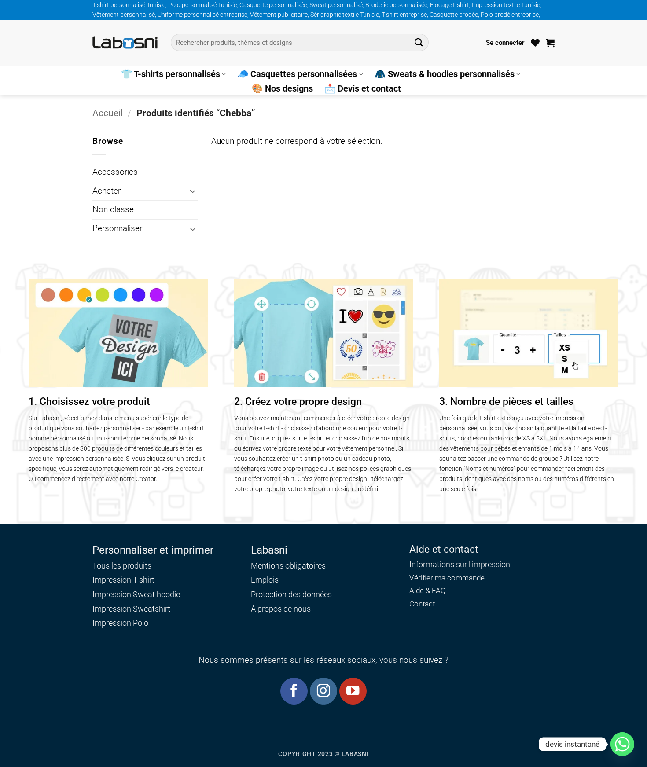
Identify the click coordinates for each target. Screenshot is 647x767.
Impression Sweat (123, 594)
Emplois (265, 579)
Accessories (115, 172)
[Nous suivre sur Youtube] (352, 691)
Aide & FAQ (427, 591)
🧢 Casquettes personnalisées (297, 74)
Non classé (113, 209)
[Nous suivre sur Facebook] (293, 691)
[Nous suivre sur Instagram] (323, 691)
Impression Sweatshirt (131, 608)
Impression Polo (120, 623)
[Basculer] (192, 191)
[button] (505, 43)
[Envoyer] (418, 42)
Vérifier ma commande (447, 578)
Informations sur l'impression (459, 564)
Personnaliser (117, 228)
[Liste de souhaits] (535, 42)
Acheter (106, 191)
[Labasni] (125, 42)
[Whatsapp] (622, 744)
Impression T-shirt (123, 579)
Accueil (107, 112)
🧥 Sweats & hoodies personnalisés (445, 74)
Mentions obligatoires (288, 565)
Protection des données (291, 594)
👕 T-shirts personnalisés (170, 74)
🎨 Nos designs (282, 88)
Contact (422, 604)
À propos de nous (281, 608)
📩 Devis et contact (362, 88)
